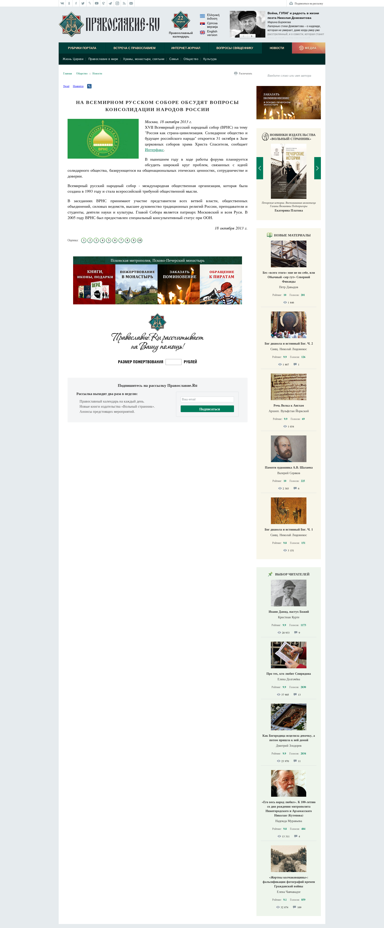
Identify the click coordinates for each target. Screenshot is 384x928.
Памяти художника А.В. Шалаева (289, 467)
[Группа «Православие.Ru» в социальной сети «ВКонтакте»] (62, 3)
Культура (210, 59)
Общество (191, 59)
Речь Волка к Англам (289, 405)
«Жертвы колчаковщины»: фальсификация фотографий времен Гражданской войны (289, 881)
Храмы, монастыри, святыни (143, 59)
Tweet (66, 86)
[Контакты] (131, 3)
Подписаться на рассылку (309, 3)
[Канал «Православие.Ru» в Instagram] (117, 3)
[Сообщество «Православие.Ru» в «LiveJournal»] (89, 3)
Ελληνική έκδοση (213, 16)
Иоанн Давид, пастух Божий (289, 611)
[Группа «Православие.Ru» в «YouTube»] (96, 3)
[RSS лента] (124, 3)
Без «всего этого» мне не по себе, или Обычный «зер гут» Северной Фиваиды (289, 277)
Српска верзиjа (212, 24)
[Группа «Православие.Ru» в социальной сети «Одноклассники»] (69, 3)
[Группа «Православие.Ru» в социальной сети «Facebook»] (76, 3)
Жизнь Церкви (73, 59)
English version (212, 33)
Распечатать (245, 73)
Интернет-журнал (185, 48)
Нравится (78, 86)
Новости (277, 48)
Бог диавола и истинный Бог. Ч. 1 (289, 529)
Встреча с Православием (135, 48)
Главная (67, 73)
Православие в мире (103, 59)
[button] (243, 36)
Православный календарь (181, 34)
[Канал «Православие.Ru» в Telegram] (110, 3)
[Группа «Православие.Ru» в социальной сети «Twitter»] (83, 3)
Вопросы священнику (234, 48)
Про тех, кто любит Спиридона (288, 673)
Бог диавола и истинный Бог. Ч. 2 (289, 343)
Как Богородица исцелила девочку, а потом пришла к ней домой (288, 737)
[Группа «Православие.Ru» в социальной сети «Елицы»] (103, 3)
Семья (174, 59)
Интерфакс (154, 149)
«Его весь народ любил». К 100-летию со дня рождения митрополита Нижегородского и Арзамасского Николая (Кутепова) (289, 809)
